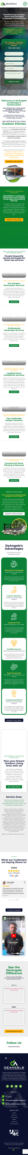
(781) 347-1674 (14, 48)
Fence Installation (14, 362)
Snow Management (14, 454)
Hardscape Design (14, 319)
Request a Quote (14, 81)
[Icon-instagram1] (7, 1086)
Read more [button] (6, 895)
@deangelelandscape (14, 1046)
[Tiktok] (20, 1086)
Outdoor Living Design (14, 275)
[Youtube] (16, 1086)
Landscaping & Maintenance (14, 408)
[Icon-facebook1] (11, 1086)
